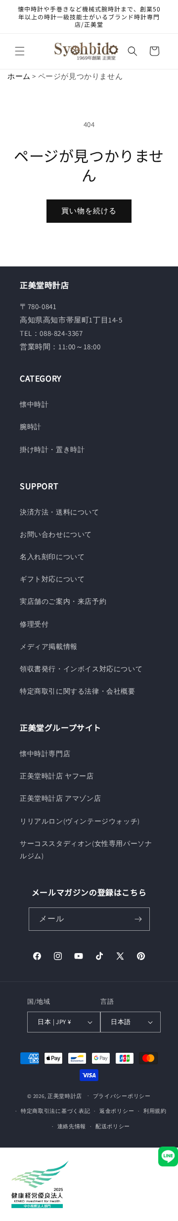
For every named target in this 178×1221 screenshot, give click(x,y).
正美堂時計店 (64, 1095)
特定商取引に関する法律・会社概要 (77, 691)
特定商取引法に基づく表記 (55, 1110)
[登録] (138, 919)
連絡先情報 (72, 1126)
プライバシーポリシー (122, 1095)
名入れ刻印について (52, 556)
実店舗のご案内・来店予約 (63, 601)
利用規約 (155, 1110)
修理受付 (34, 624)
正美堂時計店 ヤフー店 (57, 775)
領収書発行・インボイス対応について (81, 668)
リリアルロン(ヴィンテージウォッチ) (80, 821)
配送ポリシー (112, 1126)
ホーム (19, 76)
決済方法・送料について (59, 512)
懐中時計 (34, 404)
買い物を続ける (89, 210)
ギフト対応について (52, 579)
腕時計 (31, 426)
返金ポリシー (116, 1110)
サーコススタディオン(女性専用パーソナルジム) (86, 849)
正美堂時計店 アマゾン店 (60, 798)
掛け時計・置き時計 (52, 449)
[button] (20, 51)
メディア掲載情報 (49, 646)
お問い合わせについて (56, 534)
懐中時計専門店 (45, 753)
